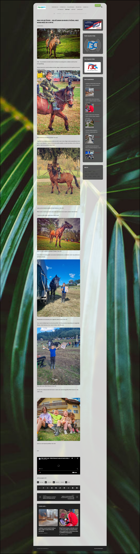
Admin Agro (41, 482)
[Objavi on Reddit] (56, 488)
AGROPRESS (57, 482)
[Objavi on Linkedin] (64, 488)
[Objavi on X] (48, 488)
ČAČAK (99, 176)
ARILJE (69, 482)
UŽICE (86, 176)
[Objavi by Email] (77, 488)
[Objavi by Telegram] (73, 488)
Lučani (94, 171)
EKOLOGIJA (66, 534)
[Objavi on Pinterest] (52, 488)
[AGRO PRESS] (54, 13)
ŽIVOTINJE (62, 482)
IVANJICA (90, 171)
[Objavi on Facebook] (43, 488)
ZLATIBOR (90, 176)
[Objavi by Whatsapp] (68, 488)
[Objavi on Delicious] (60, 488)
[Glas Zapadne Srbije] (41, 7)
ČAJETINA (94, 176)
